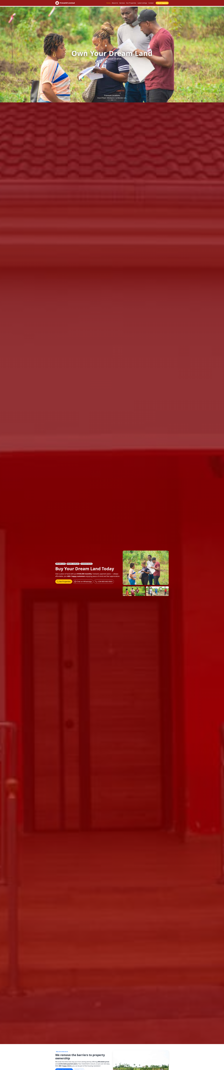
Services (122, 3)
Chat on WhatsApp (84, 581)
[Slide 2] (112, 100)
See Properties (65, 581)
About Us (115, 3)
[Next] (207, 54)
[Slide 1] (109, 100)
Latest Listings (142, 3)
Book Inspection (163, 3)
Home (108, 3)
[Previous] (17, 54)
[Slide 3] (115, 100)
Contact (151, 3)
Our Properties (131, 3)
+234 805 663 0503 (104, 581)
